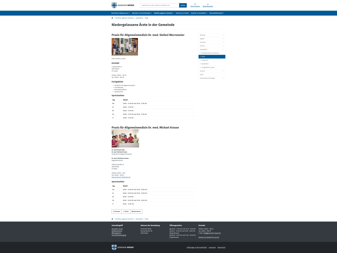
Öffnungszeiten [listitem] (116, 233)
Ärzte (146, 18)
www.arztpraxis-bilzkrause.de (121, 177)
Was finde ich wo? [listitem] (117, 229)
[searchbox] (160, 5)
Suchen (183, 5)
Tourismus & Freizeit (182, 13)
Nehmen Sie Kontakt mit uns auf (209, 237)
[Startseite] (112, 18)
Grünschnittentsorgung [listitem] (119, 235)
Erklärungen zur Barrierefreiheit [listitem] (197, 247)
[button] (126, 211)
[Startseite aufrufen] (123, 5)
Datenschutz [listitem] (221, 247)
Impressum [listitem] (212, 247)
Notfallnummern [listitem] (117, 231)
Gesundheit (139, 18)
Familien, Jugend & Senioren (124, 18)
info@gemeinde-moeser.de (212, 233)
